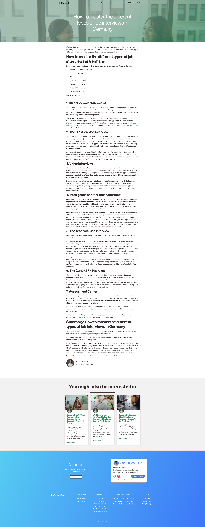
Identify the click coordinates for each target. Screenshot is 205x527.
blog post (79, 317)
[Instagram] (106, 521)
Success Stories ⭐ (100, 504)
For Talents (81, 501)
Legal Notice (147, 499)
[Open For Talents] (124, 3)
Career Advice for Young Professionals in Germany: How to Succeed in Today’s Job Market (76, 419)
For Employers (81, 499)
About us (100, 499)
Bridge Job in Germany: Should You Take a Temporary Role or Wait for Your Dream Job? (127, 418)
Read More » (71, 442)
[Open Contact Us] (144, 3)
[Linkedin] (99, 521)
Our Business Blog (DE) (100, 511)
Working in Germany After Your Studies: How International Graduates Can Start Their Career (102, 418)
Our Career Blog (100, 506)
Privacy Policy (147, 501)
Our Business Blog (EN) (100, 509)
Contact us (100, 501)
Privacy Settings (147, 504)
